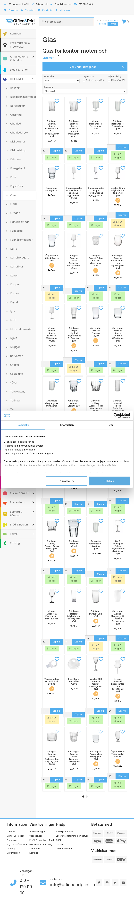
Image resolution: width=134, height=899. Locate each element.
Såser (13, 382)
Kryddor (15, 302)
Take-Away (17, 391)
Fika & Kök (16, 79)
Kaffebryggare (19, 257)
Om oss (11, 831)
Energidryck (18, 168)
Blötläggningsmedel (23, 97)
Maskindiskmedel (21, 329)
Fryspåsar (16, 186)
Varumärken (13, 852)
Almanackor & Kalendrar (19, 58)
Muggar (15, 347)
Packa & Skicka (19, 493)
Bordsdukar (17, 106)
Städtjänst (34, 848)
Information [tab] (67, 425)
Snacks (14, 365)
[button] (57, 101)
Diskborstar (17, 141)
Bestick (15, 88)
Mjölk (13, 338)
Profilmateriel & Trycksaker (20, 45)
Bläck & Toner (19, 70)
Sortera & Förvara (16, 513)
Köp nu (56, 150)
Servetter (16, 356)
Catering (16, 115)
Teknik (14, 534)
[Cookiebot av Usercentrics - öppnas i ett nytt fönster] (116, 415)
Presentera (17, 502)
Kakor (14, 275)
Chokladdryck (19, 132)
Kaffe (13, 249)
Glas (13, 195)
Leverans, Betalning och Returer (72, 835)
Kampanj (15, 33)
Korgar (14, 293)
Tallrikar (15, 400)
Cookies (60, 844)
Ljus (12, 311)
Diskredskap (18, 150)
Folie (13, 177)
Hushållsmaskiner (21, 240)
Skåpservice (35, 835)
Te (12, 409)
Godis (13, 204)
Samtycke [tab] (23, 425)
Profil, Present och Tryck (41, 840)
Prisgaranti (12, 840)
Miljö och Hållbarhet (17, 844)
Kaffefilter (16, 266)
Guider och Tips (64, 848)
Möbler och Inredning (40, 844)
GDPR (59, 840)
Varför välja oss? (15, 835)
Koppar (15, 284)
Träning (15, 543)
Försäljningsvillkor (65, 831)
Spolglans (16, 374)
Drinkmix (15, 159)
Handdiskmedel (20, 222)
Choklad (15, 123)
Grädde (15, 213)
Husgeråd (16, 231)
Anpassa (65, 481)
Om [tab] (111, 425)
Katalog (11, 848)
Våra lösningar (37, 831)
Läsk (13, 320)
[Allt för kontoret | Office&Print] (20, 21)
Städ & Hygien (19, 524)
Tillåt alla (109, 481)
